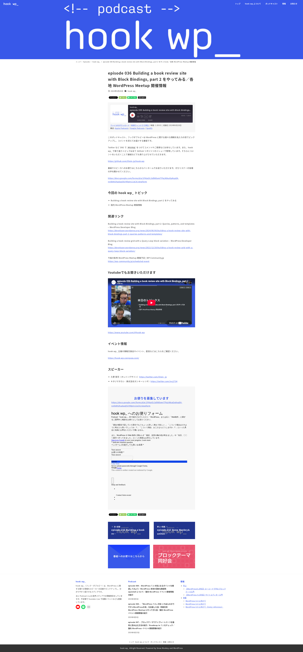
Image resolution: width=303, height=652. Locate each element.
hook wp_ (10, 3)
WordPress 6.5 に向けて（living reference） (204, 607)
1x (146, 116)
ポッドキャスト (156, 642)
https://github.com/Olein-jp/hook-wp (126, 161)
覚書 (185, 598)
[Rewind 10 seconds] (141, 116)
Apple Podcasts (121, 128)
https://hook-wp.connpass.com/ (123, 358)
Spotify (149, 128)
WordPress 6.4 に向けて (196, 604)
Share (150, 120)
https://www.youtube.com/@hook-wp (126, 332)
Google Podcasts (137, 128)
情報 (164, 642)
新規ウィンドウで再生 (140, 125)
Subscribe (141, 120)
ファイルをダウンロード (120, 125)
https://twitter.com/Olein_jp (153, 376)
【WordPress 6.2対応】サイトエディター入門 (204, 595)
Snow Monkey (163, 648)
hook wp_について (142, 642)
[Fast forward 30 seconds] (150, 116)
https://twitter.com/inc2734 (164, 381)
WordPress (178, 648)
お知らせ (170, 642)
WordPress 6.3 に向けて (196, 601)
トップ (131, 642)
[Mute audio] (138, 116)
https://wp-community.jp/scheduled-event (128, 261)
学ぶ (185, 586)
